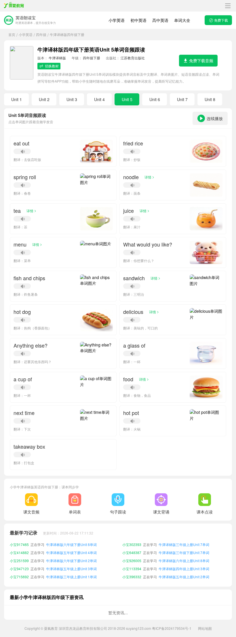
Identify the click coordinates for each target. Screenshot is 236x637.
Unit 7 (182, 99)
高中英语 (160, 20)
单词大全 (182, 20)
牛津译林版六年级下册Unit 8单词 (71, 544)
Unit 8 (210, 99)
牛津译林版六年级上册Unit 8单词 (184, 560)
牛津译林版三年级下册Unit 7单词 (184, 552)
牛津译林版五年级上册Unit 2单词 (184, 576)
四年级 (41, 34)
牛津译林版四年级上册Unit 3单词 (184, 568)
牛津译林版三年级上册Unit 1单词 (71, 576)
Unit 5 (127, 99)
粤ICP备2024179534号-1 (171, 628)
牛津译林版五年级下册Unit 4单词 (71, 552)
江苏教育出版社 (133, 57)
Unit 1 (16, 99)
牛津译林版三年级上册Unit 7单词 (184, 544)
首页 (11, 34)
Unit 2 (44, 99)
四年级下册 (91, 57)
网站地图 (205, 628)
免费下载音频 (201, 60)
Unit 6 (154, 99)
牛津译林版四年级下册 (67, 34)
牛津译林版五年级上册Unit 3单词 (71, 568)
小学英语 (117, 20)
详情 (149, 176)
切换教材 (52, 65)
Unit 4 (99, 99)
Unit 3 (71, 99)
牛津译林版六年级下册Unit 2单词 (71, 560)
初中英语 (138, 20)
